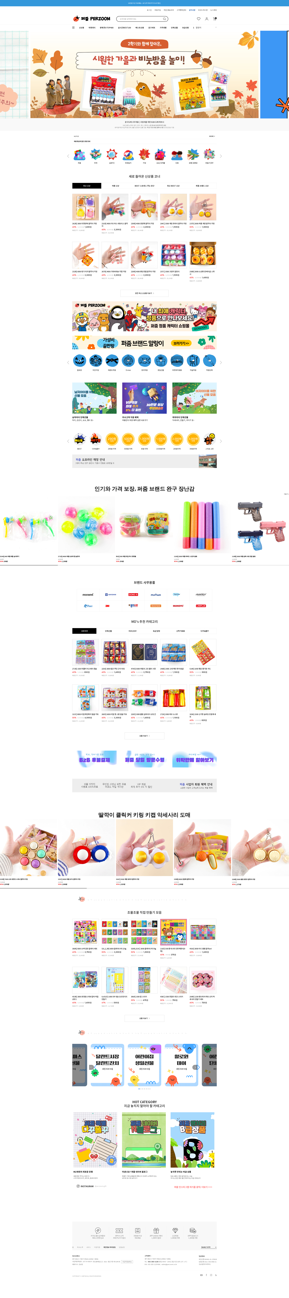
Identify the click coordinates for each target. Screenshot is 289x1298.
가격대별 (163, 27)
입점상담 (122, 1247)
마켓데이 (92, 27)
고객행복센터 (181, 10)
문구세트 (151, 27)
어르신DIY (132, 631)
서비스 (88, 1247)
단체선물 (174, 27)
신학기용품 (180, 631)
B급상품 (185, 27)
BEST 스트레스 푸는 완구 (144, 185)
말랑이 (198, 27)
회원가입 (158, 10)
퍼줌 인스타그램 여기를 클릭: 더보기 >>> (193, 1187)
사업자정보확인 (127, 1262)
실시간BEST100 (124, 27)
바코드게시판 (203, 10)
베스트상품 (139, 27)
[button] (286, 74)
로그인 (149, 10)
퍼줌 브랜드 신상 (202, 185)
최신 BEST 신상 (173, 185)
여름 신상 (115, 185)
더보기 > (286, 494)
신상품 (81, 27)
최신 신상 (86, 185)
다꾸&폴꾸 (205, 631)
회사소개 (80, 1247)
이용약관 (97, 1247)
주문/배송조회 (169, 10)
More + (212, 136)
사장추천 (84, 631)
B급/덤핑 (156, 631)
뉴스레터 (213, 10)
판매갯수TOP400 (106, 27)
